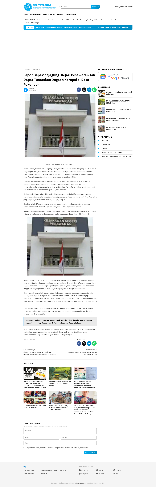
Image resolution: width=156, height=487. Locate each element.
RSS (117, 474)
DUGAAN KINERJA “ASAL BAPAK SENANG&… (118, 102)
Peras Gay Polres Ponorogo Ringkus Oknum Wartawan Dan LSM (82, 352)
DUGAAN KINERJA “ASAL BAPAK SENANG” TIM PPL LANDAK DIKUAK (109, 27)
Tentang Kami (29, 471)
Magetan (105, 141)
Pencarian (95, 7)
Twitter (101, 470)
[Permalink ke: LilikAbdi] (26, 90)
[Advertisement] (78, 47)
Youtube (101, 474)
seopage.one (82, 483)
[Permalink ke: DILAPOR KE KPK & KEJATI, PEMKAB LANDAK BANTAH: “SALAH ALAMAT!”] (60, 397)
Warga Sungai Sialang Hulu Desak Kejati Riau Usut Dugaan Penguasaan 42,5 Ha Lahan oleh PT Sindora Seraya (35, 384)
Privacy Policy (29, 474)
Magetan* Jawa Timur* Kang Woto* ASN (116, 156)
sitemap (44, 474)
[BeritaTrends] (40, 6)
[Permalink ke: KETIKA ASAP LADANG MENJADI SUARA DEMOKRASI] (35, 397)
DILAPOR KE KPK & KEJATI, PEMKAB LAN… (116, 128)
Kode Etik (62, 471)
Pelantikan (106, 145)
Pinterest (118, 470)
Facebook (84, 470)
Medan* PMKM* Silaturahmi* (112, 152)
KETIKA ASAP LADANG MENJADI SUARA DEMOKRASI (35, 407)
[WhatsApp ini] (94, 89)
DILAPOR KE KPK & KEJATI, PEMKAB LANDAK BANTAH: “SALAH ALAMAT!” (58, 408)
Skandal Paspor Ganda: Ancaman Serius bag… (118, 111)
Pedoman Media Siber (49, 471)
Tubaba (104, 149)
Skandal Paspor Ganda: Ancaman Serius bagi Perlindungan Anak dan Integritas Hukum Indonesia (84, 384)
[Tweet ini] (84, 89)
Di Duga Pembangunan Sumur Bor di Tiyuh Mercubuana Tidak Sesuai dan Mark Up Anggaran (40, 352)
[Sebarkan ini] (79, 89)
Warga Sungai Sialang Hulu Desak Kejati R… (119, 93)
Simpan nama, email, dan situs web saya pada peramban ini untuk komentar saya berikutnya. (57, 448)
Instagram (84, 474)
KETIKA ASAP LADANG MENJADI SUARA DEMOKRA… (118, 119)
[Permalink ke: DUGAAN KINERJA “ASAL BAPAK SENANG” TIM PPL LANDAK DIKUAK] (60, 373)
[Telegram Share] (89, 89)
